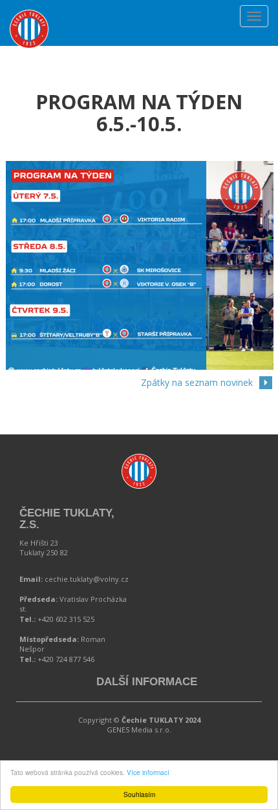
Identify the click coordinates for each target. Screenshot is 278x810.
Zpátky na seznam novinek (197, 382)
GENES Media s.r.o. (139, 729)
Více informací (148, 772)
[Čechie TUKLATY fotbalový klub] (29, 16)
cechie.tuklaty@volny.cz (87, 579)
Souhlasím (139, 794)
